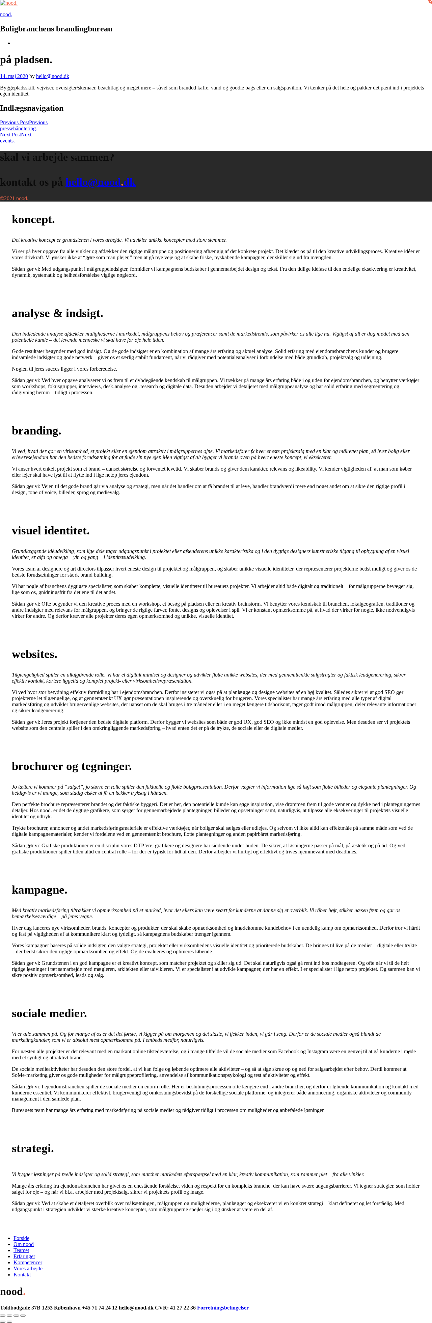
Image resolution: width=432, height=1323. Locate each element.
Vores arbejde (28, 1268)
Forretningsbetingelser (223, 1308)
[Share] (9, 1316)
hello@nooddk (100, 182)
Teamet (21, 1250)
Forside (21, 1238)
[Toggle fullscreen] (16, 1316)
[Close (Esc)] (2, 1316)
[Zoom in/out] (23, 1316)
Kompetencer (28, 1262)
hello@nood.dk (52, 76)
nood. (6, 14)
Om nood (24, 1244)
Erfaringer (24, 1256)
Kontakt (22, 1274)
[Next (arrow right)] (9, 1322)
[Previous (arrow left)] (2, 1322)
